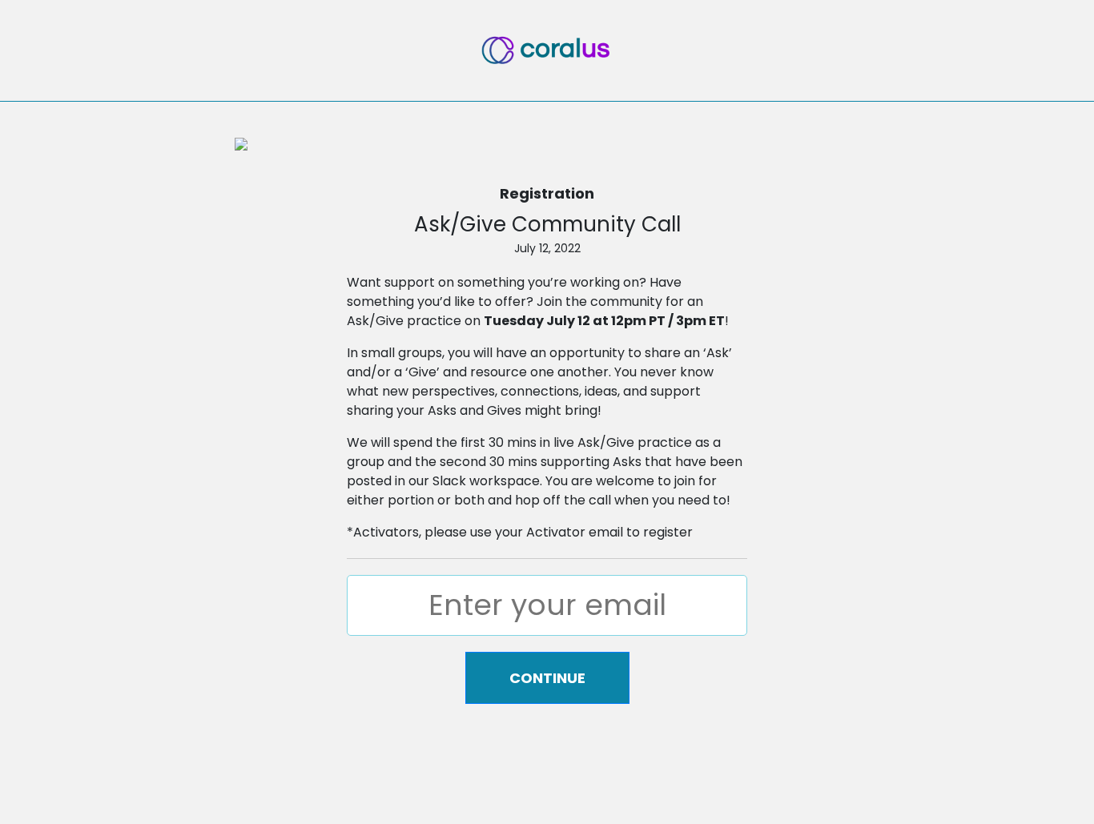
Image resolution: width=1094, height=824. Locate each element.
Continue (547, 678)
